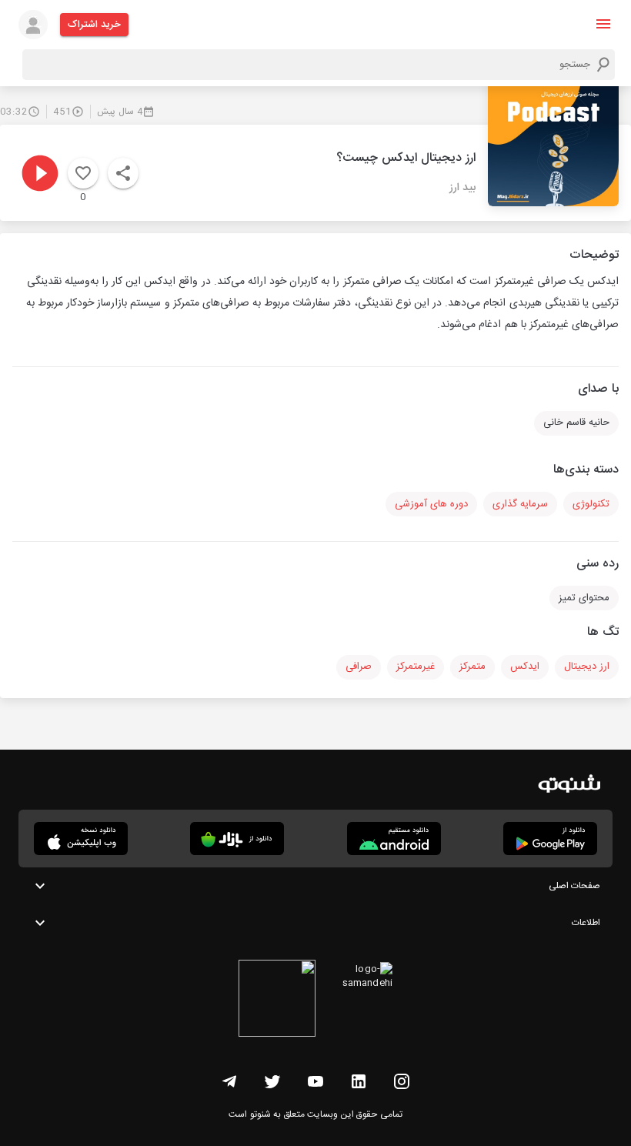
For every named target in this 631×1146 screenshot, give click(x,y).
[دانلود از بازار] (237, 838)
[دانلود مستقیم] (394, 838)
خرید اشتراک (94, 24)
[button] (603, 24)
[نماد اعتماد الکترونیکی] (277, 1000)
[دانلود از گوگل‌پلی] (550, 838)
